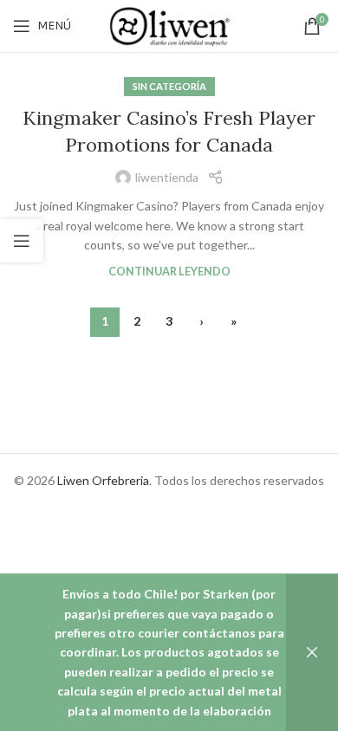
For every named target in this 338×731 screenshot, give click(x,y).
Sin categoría (169, 86)
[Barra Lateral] (21, 240)
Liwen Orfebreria (103, 480)
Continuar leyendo (169, 271)
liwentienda (166, 177)
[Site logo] (169, 24)
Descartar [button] (312, 652)
